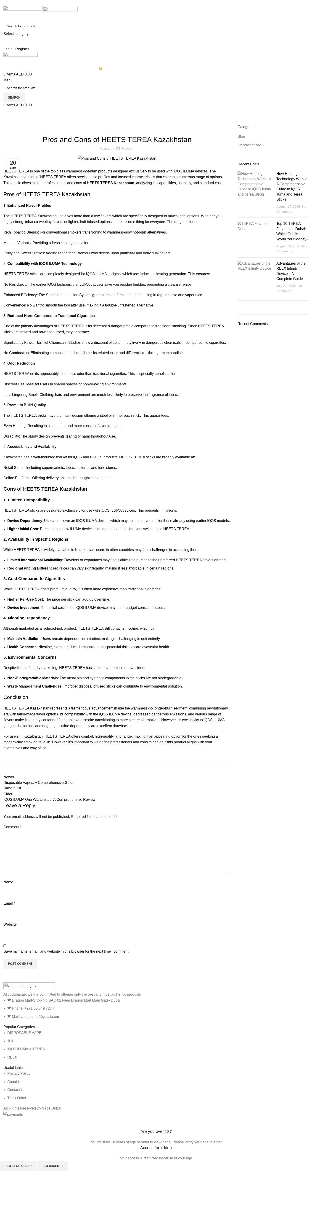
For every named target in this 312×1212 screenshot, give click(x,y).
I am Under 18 (52, 1166)
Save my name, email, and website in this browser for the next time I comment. (66, 951)
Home (7, 121)
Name (9, 882)
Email (9, 903)
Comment (12, 827)
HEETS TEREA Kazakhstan (110, 183)
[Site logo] (23, 13)
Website (10, 924)
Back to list (12, 788)
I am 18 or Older (18, 1166)
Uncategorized (26, 121)
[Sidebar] (5, 1123)
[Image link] (29, 987)
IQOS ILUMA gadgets (103, 274)
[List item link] (156, 1045)
